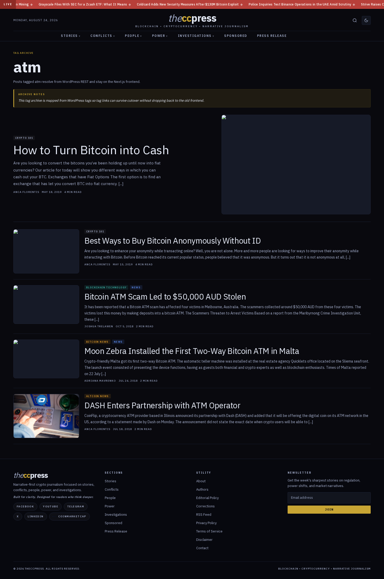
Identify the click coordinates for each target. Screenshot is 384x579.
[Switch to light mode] (366, 20)
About (201, 481)
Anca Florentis (26, 192)
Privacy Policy (206, 523)
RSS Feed (203, 514)
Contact (202, 548)
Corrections (205, 506)
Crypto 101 (24, 137)
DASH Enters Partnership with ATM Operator (162, 405)
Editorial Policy (207, 498)
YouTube (50, 506)
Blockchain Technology (106, 287)
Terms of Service (209, 531)
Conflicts (102, 36)
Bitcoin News (97, 341)
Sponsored (235, 36)
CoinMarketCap (72, 516)
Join (329, 509)
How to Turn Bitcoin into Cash (91, 150)
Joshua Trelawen (98, 326)
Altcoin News (97, 396)
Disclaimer (204, 539)
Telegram (75, 506)
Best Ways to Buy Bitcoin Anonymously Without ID (172, 240)
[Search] (354, 20)
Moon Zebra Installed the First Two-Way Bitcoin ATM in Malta (191, 351)
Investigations (196, 36)
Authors (202, 489)
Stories (70, 36)
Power (160, 36)
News (136, 287)
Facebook (25, 506)
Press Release (272, 36)
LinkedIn (35, 516)
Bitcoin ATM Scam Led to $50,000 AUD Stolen (165, 296)
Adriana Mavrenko (100, 381)
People (133, 36)
